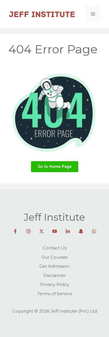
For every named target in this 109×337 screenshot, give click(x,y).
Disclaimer (54, 275)
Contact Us (55, 248)
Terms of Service (54, 293)
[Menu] (93, 14)
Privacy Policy (54, 284)
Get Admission (54, 266)
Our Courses (54, 257)
